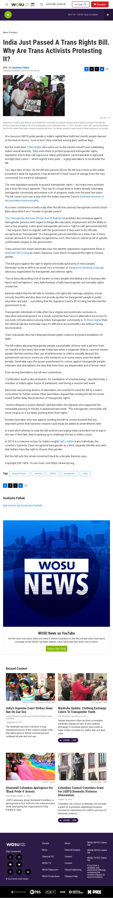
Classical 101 (48, 856)
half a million (66, 441)
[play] (8, 14)
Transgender (69, 473)
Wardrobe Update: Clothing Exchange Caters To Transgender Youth (82, 710)
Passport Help (71, 876)
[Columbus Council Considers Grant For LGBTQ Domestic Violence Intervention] (82, 766)
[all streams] (108, 15)
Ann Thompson (64, 716)
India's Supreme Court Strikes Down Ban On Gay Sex (29, 710)
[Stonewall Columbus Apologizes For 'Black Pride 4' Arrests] (30, 766)
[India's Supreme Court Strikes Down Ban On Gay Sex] (30, 687)
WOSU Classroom (50, 870)
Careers (68, 856)
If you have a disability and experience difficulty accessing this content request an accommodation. (96, 871)
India (85, 473)
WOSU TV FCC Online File (97, 859)
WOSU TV (46, 863)
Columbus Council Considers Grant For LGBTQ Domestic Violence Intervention (81, 791)
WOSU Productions (51, 876)
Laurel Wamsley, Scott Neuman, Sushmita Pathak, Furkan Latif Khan (29, 717)
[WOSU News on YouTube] (56, 573)
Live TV (82, 4)
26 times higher (92, 320)
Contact (68, 863)
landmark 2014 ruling (17, 252)
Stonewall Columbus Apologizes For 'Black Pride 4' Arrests (29, 789)
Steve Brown (11, 796)
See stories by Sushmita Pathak (22, 505)
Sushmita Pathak (20, 67)
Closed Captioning (73, 870)
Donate (101, 4)
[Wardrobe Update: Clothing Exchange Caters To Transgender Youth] (82, 687)
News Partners (10, 32)
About (67, 843)
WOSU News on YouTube (56, 633)
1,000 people (33, 147)
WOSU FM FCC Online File (97, 844)
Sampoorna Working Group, (84, 267)
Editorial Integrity (72, 850)
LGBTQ (52, 473)
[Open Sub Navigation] (68, 4)
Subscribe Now (56, 648)
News (44, 850)
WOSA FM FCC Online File (97, 851)
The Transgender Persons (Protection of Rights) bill (35, 218)
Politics (38, 473)
